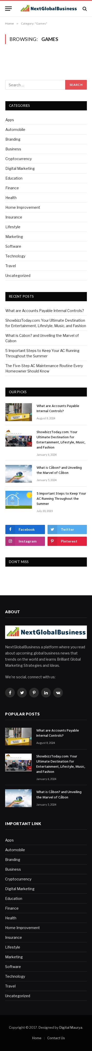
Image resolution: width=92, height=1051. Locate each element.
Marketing (14, 236)
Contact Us (56, 1038)
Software (13, 246)
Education (13, 178)
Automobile (15, 129)
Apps (9, 120)
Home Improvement (22, 207)
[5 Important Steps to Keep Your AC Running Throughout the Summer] (18, 499)
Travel (10, 266)
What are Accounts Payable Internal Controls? (44, 310)
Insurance (13, 217)
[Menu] (8, 8)
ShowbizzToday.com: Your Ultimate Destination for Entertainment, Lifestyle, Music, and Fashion (61, 440)
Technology (15, 256)
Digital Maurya (70, 1027)
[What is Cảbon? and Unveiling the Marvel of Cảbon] (18, 474)
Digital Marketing (20, 168)
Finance (12, 188)
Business (13, 149)
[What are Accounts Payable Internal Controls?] (18, 412)
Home (36, 1038)
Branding (12, 139)
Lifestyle (12, 227)
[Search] (84, 8)
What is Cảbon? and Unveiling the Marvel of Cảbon (59, 470)
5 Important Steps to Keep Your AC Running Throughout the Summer (61, 499)
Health (11, 197)
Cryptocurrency (18, 159)
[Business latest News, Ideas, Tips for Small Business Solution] (48, 8)
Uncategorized (17, 275)
